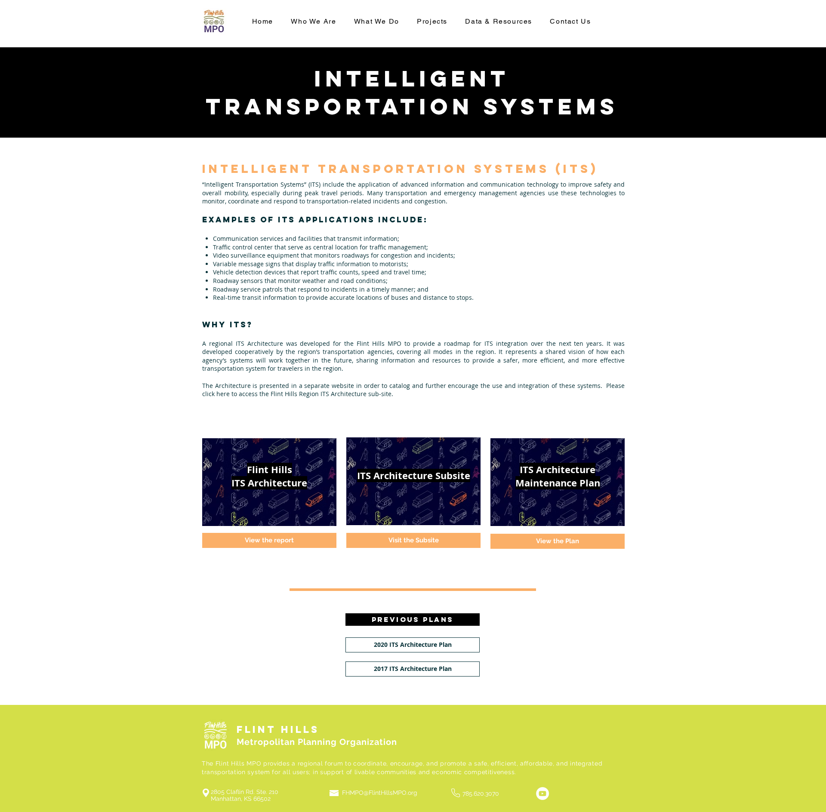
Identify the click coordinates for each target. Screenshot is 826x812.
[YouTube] (542, 793)
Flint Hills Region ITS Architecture (319, 394)
